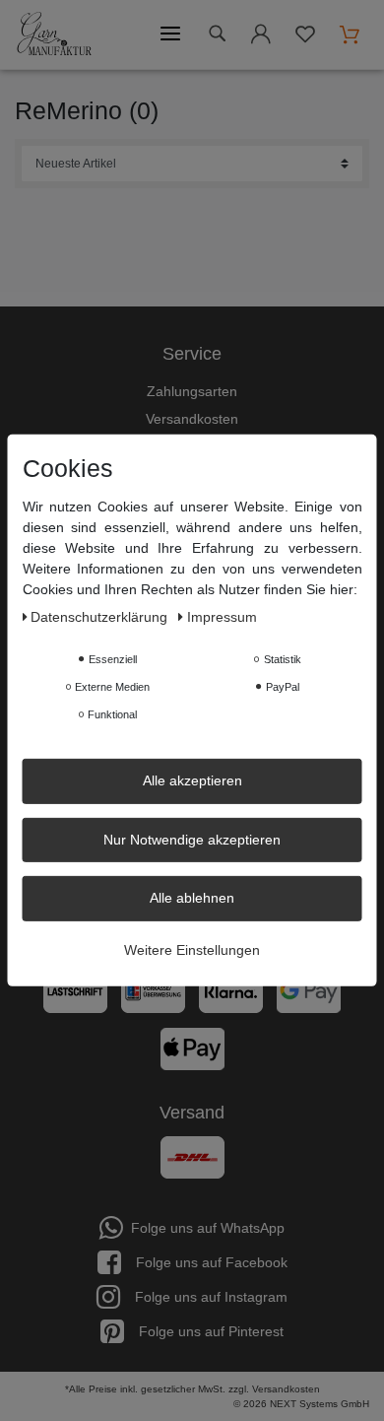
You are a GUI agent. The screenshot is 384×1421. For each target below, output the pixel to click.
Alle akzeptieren (192, 780)
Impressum (222, 617)
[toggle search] (216, 34)
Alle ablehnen (192, 898)
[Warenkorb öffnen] (349, 34)
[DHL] (192, 1157)
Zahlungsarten (192, 391)
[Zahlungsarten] (192, 999)
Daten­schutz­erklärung (101, 617)
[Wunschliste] (305, 37)
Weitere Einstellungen (192, 949)
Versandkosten (192, 419)
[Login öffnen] (261, 37)
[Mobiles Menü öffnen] (170, 34)
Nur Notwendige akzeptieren (192, 838)
